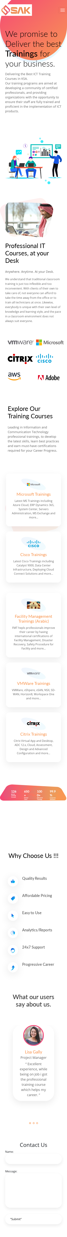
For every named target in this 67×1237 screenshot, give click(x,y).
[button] (30, 1123)
